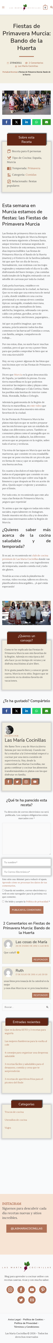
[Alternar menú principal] (3, 7)
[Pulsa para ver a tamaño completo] (26, 612)
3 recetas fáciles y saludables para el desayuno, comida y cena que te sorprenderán (24, 1067)
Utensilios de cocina (16, 1119)
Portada (6, 72)
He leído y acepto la (27, 901)
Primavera (34, 168)
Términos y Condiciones (26, 1326)
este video (36, 405)
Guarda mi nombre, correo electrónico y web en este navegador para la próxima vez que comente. (24, 893)
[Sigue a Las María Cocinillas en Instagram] (26, 782)
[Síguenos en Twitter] (21, 1301)
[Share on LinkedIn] (26, 122)
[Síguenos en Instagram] (10, 1291)
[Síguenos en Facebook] (21, 1291)
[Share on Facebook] (6, 122)
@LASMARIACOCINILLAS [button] (26, 1228)
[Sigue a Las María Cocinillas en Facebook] (8, 782)
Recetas (14, 72)
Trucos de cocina (14, 1111)
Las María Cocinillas (28, 66)
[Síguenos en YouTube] (32, 1291)
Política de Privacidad (25, 1323)
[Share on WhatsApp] (36, 122)
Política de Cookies (33, 1319)
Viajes (8, 1127)
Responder (41, 959)
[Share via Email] (46, 122)
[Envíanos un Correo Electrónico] (32, 1301)
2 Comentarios (36, 62)
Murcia (18, 374)
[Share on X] (16, 122)
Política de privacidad (37, 901)
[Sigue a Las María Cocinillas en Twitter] (17, 782)
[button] (51, 7)
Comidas (31, 174)
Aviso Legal (14, 1319)
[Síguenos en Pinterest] (43, 1291)
